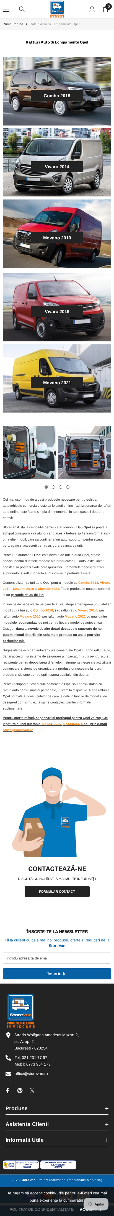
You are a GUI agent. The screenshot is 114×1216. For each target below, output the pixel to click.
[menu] (6, 9)
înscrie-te (57, 973)
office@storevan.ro (31, 1073)
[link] (29, 452)
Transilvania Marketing (84, 1180)
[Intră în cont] (92, 9)
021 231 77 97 (34, 1057)
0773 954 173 (38, 1064)
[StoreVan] (57, 811)
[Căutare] (22, 9)
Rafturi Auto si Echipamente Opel (55, 24)
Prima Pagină (13, 24)
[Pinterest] (20, 1090)
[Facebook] (8, 1090)
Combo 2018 (88, 583)
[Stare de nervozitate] (32, 1090)
